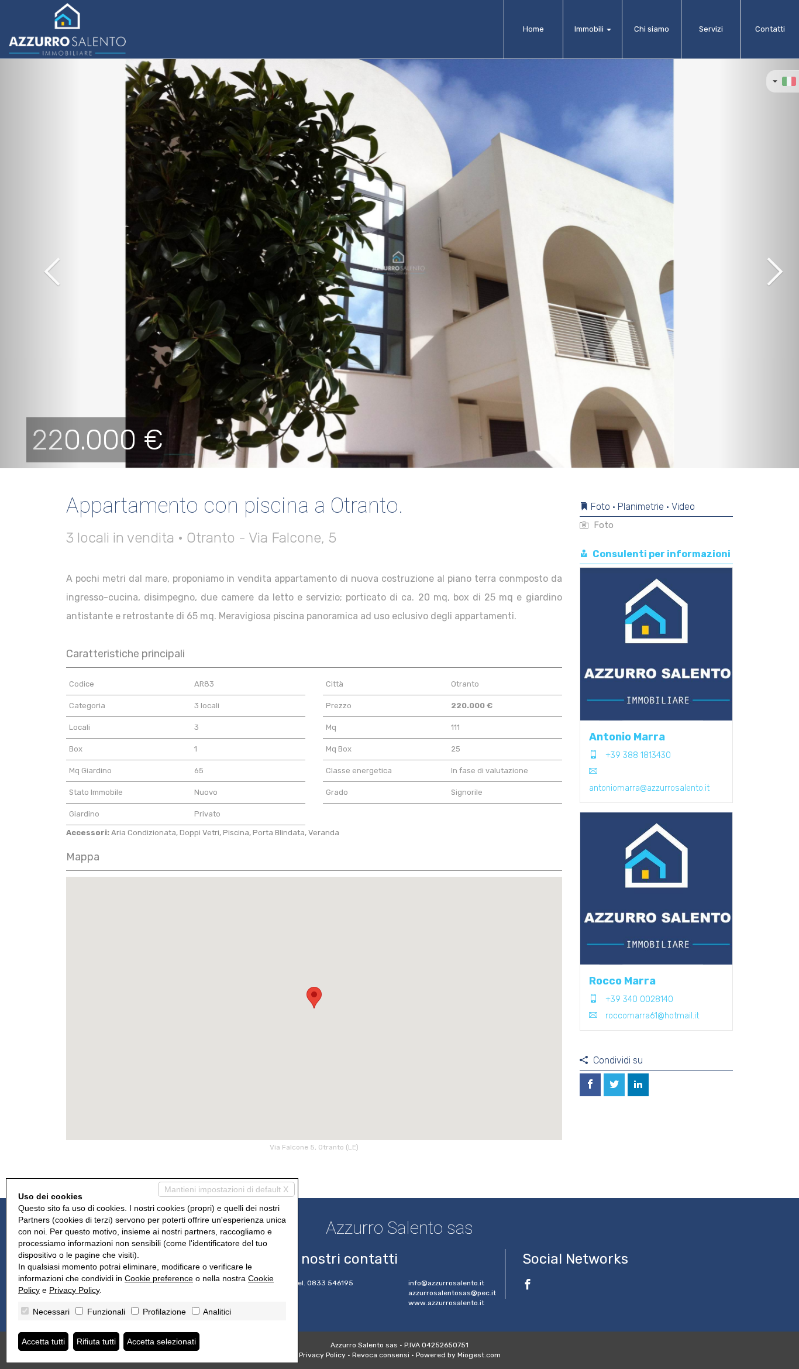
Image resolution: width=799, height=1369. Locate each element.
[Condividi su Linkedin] (638, 1084)
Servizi (711, 29)
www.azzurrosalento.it (446, 1303)
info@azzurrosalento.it (446, 1283)
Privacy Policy (322, 1355)
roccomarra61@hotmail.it (652, 1016)
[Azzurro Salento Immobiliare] (67, 29)
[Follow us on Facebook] (527, 1285)
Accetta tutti (43, 1341)
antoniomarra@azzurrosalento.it (649, 788)
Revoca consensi (380, 1355)
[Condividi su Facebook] (590, 1084)
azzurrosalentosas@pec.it (452, 1293)
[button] (40, 263)
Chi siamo (651, 29)
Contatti (770, 29)
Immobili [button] (589, 29)
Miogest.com (479, 1355)
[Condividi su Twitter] (614, 1084)
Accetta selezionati (161, 1341)
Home (533, 29)
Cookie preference (159, 1278)
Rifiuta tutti (96, 1341)
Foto (602, 525)
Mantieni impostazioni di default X (226, 1189)
